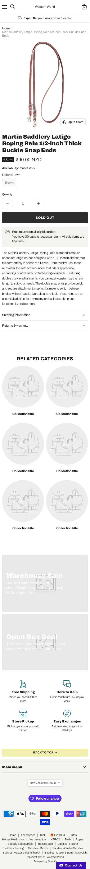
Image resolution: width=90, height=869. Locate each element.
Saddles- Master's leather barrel (21, 852)
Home (6, 28)
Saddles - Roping (68, 843)
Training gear (45, 843)
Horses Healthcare (13, 839)
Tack (43, 835)
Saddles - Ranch (38, 848)
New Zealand (43, 782)
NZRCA (55, 839)
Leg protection (37, 839)
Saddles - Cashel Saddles (68, 848)
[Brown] (9, 187)
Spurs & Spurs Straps (20, 843)
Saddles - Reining (13, 848)
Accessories (28, 835)
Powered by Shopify (45, 861)
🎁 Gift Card (57, 835)
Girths (73, 835)
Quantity (7, 194)
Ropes (79, 839)
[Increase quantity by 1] (38, 203)
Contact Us (73, 865)
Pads (68, 839)
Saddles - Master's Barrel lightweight (66, 852)
